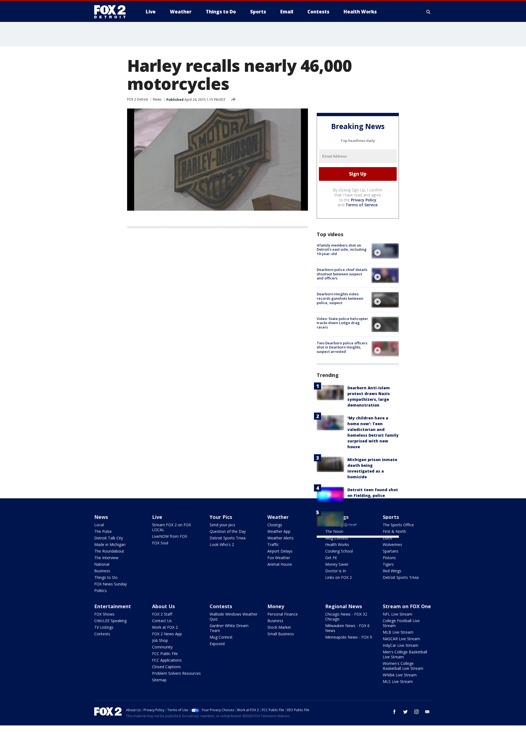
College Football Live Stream (401, 623)
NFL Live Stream (397, 614)
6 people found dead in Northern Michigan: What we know (371, 519)
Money (275, 606)
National (101, 564)
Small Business (280, 633)
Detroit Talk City (108, 538)
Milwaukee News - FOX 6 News (347, 628)
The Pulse (103, 531)
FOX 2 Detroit (137, 99)
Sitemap (159, 679)
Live (157, 517)
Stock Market (279, 627)
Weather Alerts (280, 538)
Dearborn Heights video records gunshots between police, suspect (340, 298)
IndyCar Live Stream (400, 645)
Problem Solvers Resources (176, 673)
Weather (278, 517)
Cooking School (339, 551)
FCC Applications (167, 660)
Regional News (343, 606)
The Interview (106, 557)
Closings (274, 524)
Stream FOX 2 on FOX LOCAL (171, 527)
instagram (416, 711)
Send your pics (222, 524)
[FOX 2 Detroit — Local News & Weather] (112, 11)
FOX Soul (160, 542)
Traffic (273, 544)
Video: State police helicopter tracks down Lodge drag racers (342, 323)
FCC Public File (165, 653)
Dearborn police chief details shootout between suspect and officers (342, 274)
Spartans (390, 551)
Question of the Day (228, 531)
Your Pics (221, 517)
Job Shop (160, 640)
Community (162, 647)
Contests (102, 633)
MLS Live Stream (398, 681)
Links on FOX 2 (338, 577)
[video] (385, 251)
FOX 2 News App (167, 633)
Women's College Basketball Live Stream (403, 666)
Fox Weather (278, 557)
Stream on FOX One (407, 606)
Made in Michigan (109, 544)
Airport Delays (280, 551)
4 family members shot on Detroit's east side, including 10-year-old (342, 249)
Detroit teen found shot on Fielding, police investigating (372, 495)
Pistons (389, 557)
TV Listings (103, 627)
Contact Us (162, 620)
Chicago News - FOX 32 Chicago (346, 616)
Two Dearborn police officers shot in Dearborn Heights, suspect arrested (342, 347)
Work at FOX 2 (165, 627)
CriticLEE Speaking (110, 620)
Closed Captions (166, 666)
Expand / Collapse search (428, 12)
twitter (405, 711)
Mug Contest (336, 538)
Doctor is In (335, 570)
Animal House (279, 564)
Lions (387, 538)
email (427, 711)
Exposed (217, 643)
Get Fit (331, 557)
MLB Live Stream (398, 632)
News (157, 99)
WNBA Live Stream (400, 674)
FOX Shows (104, 614)
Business (102, 570)
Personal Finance (282, 614)
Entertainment (112, 606)
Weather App (278, 531)
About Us (163, 606)
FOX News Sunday (110, 584)
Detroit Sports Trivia (227, 538)
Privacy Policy (363, 199)
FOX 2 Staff (162, 614)
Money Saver (336, 564)
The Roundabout (109, 551)
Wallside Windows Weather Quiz (234, 616)
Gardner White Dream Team (229, 628)
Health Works (337, 544)
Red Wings (392, 570)
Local (99, 524)
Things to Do (106, 577)
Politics (100, 590)
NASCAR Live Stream (401, 638)
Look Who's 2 (222, 544)
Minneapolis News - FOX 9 (348, 637)
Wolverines (392, 544)
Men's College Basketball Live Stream (405, 654)
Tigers (388, 564)
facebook (394, 711)
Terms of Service (361, 204)
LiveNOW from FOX (169, 536)
